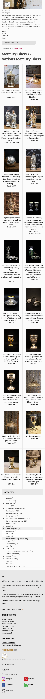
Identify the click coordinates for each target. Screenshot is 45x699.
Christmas (18, 26)
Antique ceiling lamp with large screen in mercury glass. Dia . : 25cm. (11, 438)
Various (11, 26)
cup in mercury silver (33, 436)
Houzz (30, 685)
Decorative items (18, 17)
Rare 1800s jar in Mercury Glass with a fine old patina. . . (11, 92)
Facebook (9, 685)
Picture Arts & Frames (33, 15)
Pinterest (31, 679)
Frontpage (6, 10)
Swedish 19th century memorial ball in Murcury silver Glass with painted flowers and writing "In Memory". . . (11, 179)
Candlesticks (6, 17)
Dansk (4, 38)
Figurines (5, 22)
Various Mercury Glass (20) (17, 539)
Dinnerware (29, 17)
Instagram (8, 679)
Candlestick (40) (12, 531)
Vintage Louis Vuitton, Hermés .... (23, 24)
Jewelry (27, 22)
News (4, 15)
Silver (4, 24)
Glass (11, 22)
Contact (5, 36)
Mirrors (22, 15)
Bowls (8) (9, 536)
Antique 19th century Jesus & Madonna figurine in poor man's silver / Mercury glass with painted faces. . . (11, 135)
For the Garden (11, 554)
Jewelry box (34, 22)
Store (4, 33)
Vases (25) (10, 534)
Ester (24, 26)
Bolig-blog (9, 690)
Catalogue (6, 13)
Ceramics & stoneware (29, 20)
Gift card (29, 26)
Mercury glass (18, 22)
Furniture (9, 15)
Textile (8, 24)
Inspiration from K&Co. (14, 566)
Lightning (16, 15)
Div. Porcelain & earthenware (19, 18)
